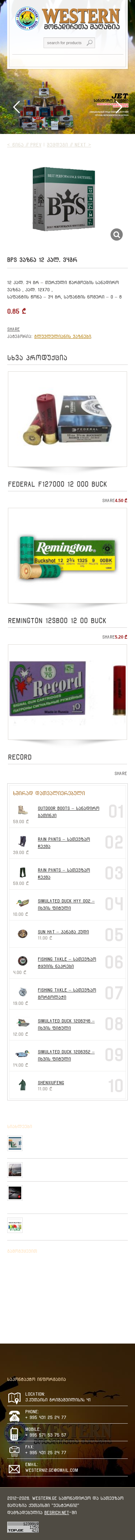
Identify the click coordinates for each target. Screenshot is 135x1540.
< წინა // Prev (24, 144)
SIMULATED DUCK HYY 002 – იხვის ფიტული (66, 904)
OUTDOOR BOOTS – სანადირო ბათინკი (68, 812)
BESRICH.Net (56, 1512)
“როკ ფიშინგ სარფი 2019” (55, 1165)
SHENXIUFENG (51, 1082)
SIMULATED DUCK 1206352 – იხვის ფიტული (66, 1055)
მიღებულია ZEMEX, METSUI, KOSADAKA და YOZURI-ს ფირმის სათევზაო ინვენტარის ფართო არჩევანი (72, 1193)
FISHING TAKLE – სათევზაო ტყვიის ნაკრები (67, 963)
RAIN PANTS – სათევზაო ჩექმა (64, 843)
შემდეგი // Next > (69, 144)
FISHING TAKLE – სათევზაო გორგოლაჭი (67, 993)
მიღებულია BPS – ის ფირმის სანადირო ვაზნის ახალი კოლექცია (74, 1141)
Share (13, 329)
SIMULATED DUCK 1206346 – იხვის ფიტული (66, 1024)
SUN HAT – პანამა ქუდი (63, 931)
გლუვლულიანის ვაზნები (62, 336)
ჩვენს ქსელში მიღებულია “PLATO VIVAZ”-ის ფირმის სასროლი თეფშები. (73, 1223)
